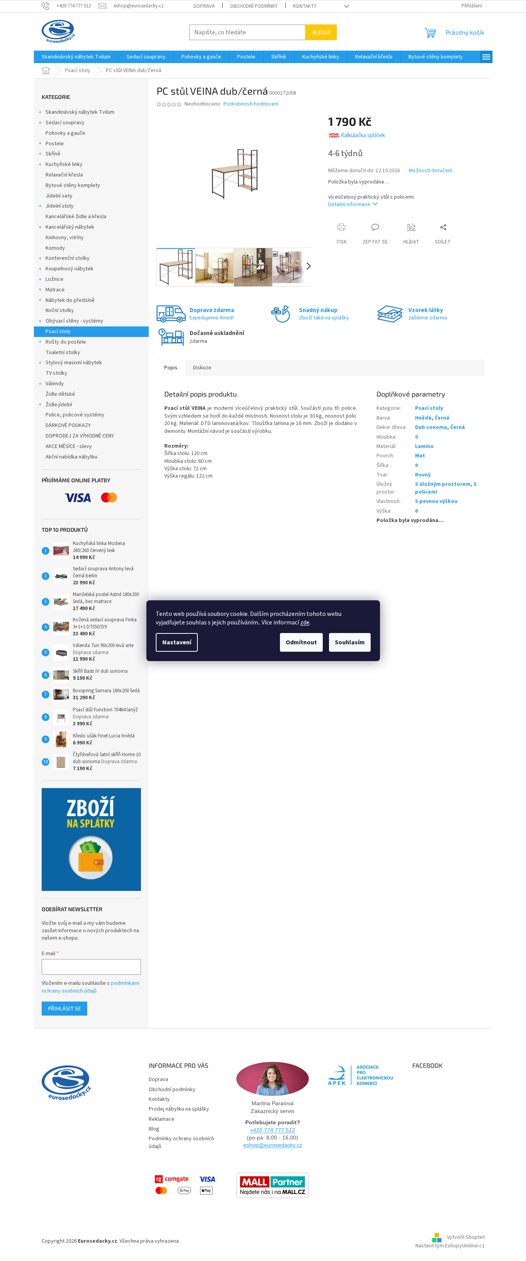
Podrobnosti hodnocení (250, 104)
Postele (55, 144)
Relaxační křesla (64, 175)
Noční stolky (60, 310)
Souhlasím (350, 642)
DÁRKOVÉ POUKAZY (68, 425)
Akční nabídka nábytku (71, 457)
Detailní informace (349, 204)
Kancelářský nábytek (70, 227)
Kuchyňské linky (64, 164)
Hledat (321, 32)
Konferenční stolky (68, 258)
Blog (154, 1129)
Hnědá (423, 418)
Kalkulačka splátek (363, 135)
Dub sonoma (431, 427)
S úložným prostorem (442, 484)
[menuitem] (76, 57)
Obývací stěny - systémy (74, 321)
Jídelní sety (59, 196)
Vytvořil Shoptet (466, 1237)
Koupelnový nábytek (69, 269)
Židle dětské (60, 394)
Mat (420, 456)
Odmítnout (301, 642)
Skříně (53, 154)
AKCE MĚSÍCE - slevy (69, 446)
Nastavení (176, 642)
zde (305, 622)
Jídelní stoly (60, 206)
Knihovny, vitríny (65, 238)
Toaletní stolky (63, 352)
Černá (442, 418)
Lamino (424, 446)
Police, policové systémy (75, 415)
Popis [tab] (171, 368)
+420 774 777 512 (272, 1130)
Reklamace (161, 1119)
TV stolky (56, 373)
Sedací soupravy (65, 123)
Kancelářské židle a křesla (76, 216)
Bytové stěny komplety (73, 185)
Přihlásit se (64, 1008)
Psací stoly (58, 331)
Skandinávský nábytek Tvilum (80, 112)
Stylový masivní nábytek (74, 363)
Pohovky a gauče (65, 133)
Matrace (55, 290)
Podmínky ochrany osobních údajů (181, 1142)
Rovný (423, 475)
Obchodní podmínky (254, 6)
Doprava (204, 6)
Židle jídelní (59, 405)
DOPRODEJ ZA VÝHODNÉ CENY (80, 436)
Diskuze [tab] (202, 368)
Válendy (55, 384)
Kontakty (305, 6)
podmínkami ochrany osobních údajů (90, 987)
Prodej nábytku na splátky (179, 1109)
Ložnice (54, 279)
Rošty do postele (66, 342)
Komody (55, 248)
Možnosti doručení (430, 171)
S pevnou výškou (436, 501)
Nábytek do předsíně (70, 300)
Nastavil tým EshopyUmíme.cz (450, 1246)
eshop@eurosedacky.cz (272, 1145)
